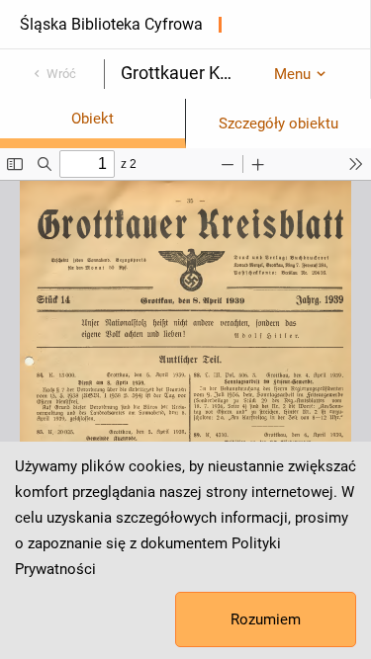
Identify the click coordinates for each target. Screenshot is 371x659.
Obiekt (92, 118)
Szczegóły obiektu (278, 123)
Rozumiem (266, 619)
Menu (292, 74)
